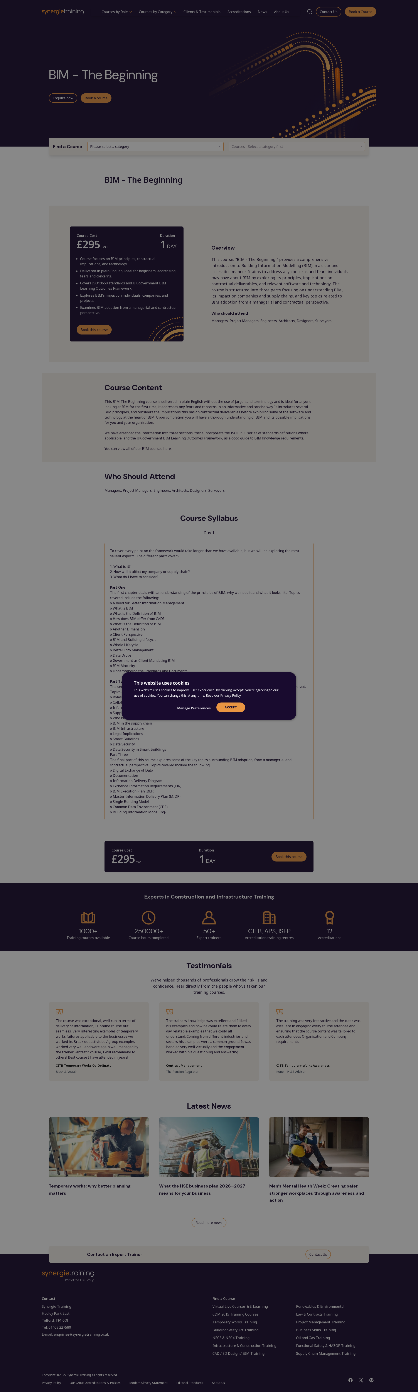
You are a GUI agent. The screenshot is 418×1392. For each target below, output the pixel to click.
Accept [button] (231, 707)
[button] (194, 707)
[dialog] (209, 696)
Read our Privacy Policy (223, 695)
